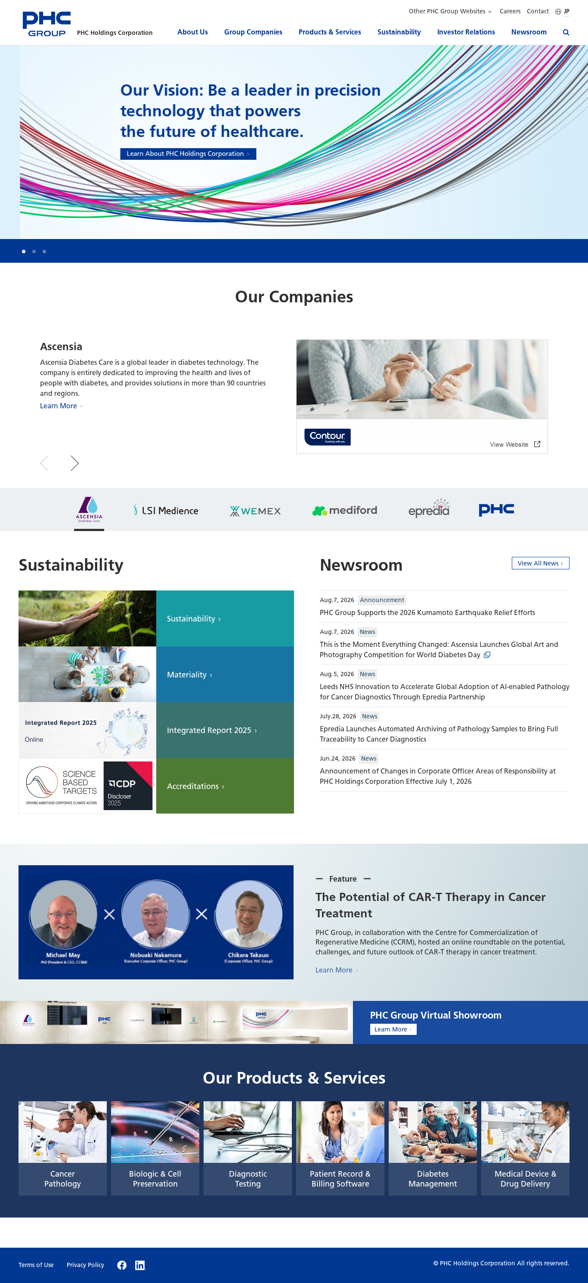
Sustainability (399, 32)
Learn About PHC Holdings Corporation (165, 154)
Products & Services (330, 32)
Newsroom (529, 32)
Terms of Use (36, 1265)
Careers (510, 12)
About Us (192, 32)
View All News (538, 563)
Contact (538, 12)
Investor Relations (466, 32)
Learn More (58, 406)
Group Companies (253, 32)
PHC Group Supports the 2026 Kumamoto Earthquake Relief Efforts (427, 613)
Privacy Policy (85, 1265)
